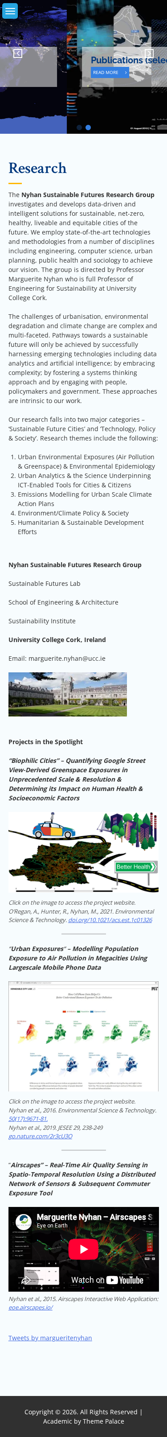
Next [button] (153, 53)
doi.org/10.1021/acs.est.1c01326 (110, 920)
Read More (41, 72)
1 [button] (79, 128)
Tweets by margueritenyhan (50, 1338)
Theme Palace (103, 1421)
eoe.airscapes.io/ (30, 1307)
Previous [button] (13, 53)
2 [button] (88, 128)
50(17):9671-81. (28, 1119)
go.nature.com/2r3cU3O (40, 1136)
